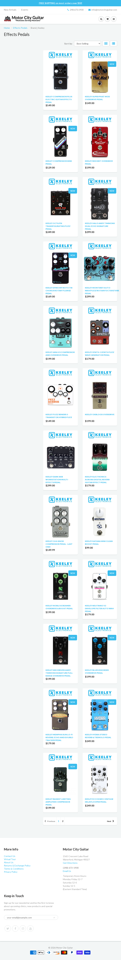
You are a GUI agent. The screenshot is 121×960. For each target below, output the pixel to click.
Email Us (67, 871)
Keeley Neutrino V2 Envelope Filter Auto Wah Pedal (99, 608)
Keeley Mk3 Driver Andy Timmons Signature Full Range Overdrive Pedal (59, 673)
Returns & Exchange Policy (17, 865)
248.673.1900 (77, 9)
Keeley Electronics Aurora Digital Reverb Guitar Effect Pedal (97, 480)
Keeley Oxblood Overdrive (99, 414)
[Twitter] (8, 928)
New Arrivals (10, 9)
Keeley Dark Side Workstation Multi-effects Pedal (57, 480)
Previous (51, 821)
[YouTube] (30, 928)
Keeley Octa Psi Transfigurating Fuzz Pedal (58, 226)
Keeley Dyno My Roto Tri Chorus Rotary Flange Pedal (59, 291)
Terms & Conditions (14, 868)
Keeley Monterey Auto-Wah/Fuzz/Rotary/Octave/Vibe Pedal (102, 291)
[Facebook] (15, 928)
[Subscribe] (54, 917)
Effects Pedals (20, 27)
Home (7, 27)
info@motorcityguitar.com (104, 9)
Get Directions (70, 862)
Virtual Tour (10, 859)
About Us (8, 862)
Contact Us (9, 856)
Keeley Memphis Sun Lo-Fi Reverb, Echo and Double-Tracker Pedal (60, 737)
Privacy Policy (10, 871)
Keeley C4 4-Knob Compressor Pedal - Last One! (59, 544)
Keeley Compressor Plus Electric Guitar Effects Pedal (59, 99)
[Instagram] (23, 928)
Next (109, 821)
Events (24, 9)
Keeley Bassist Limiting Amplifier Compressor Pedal (58, 802)
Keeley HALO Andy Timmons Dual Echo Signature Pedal (100, 226)
